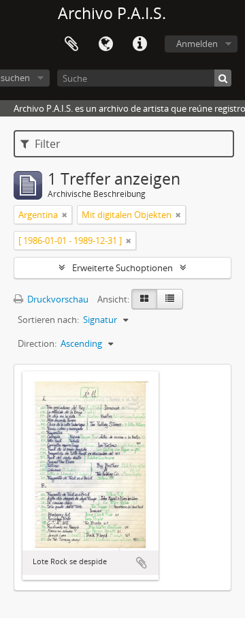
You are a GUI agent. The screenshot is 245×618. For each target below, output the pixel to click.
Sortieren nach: (48, 319)
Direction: (37, 343)
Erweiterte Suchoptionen (122, 268)
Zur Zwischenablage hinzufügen (141, 563)
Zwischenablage (71, 44)
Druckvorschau (56, 299)
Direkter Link (139, 44)
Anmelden (197, 43)
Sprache (105, 44)
